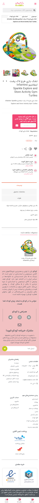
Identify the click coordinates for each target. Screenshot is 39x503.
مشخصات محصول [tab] (19, 192)
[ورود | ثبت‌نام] (4, 4)
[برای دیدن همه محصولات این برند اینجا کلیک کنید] (26, 140)
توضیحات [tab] (19, 185)
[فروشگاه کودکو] (19, 4)
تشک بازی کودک (24, 131)
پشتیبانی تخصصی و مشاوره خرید (22, 170)
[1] (4, 348)
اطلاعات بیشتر (29, 166)
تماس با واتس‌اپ (28, 174)
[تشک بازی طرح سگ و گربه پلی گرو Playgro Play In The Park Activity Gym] (6, 81)
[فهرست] (35, 4)
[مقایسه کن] (30, 149)
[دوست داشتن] (35, 149)
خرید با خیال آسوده (27, 162)
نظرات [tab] (19, 198)
